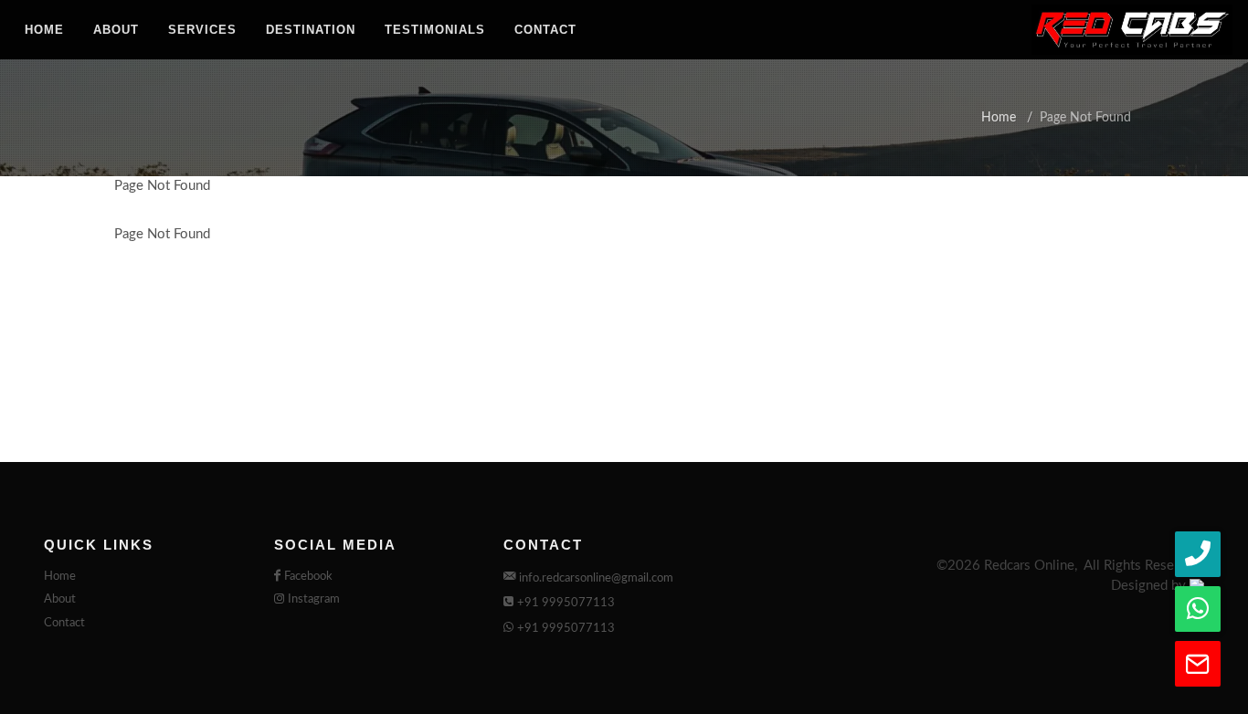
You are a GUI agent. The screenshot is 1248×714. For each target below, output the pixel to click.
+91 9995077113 (566, 603)
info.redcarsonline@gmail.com (596, 578)
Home (44, 30)
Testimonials (435, 30)
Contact (545, 30)
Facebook (308, 577)
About (116, 30)
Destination (310, 30)
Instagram (314, 599)
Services (202, 30)
